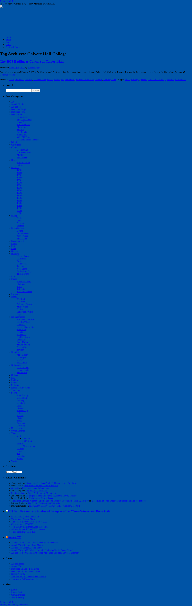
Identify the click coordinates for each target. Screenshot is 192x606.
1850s (19, 175)
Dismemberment (24, 152)
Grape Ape (22, 122)
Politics (14, 380)
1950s (19, 198)
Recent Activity (18, 574)
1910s (19, 188)
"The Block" (22, 355)
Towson (98, 79)
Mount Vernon (23, 344)
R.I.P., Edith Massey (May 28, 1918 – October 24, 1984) (54, 506)
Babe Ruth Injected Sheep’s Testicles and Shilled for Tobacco (119, 501)
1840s (19, 172)
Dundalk (21, 324)
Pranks (14, 382)
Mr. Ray (20, 129)
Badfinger (135, 79)
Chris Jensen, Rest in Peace (41, 498)
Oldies (20, 309)
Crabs (19, 218)
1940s (19, 195)
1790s (19, 170)
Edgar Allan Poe (24, 119)
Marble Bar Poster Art (37, 490)
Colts (19, 405)
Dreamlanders (17, 228)
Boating (20, 400)
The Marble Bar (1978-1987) (24, 532)
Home (8, 37)
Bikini (14, 142)
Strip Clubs (22, 362)
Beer (19, 436)
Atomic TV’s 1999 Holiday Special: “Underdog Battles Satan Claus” (42, 550)
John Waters (22, 236)
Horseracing (22, 410)
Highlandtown (23, 337)
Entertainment (39, 79)
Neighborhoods (67, 79)
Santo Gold (22, 134)
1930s (19, 193)
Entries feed (16, 592)
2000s (19, 210)
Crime (14, 147)
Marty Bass (22, 127)
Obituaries (15, 375)
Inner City (21, 339)
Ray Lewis (22, 132)
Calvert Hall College (157, 79)
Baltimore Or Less (8, 1)
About (8, 39)
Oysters (20, 223)
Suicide (20, 165)
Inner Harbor (22, 342)
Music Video (22, 307)
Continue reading (9, 75)
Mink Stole (22, 238)
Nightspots (16, 365)
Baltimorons (16, 114)
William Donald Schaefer (28, 139)
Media (14, 279)
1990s (19, 208)
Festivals (15, 246)
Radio (19, 286)
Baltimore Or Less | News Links (25, 571)
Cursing (20, 448)
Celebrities (16, 145)
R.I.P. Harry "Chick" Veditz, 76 (25, 516)
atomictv (15, 488)
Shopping (15, 390)
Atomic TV (16, 107)
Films (13, 248)
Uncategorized (109, 79)
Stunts (19, 420)
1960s (19, 200)
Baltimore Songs (24, 304)
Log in (14, 590)
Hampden (21, 334)
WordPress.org (17, 597)
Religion (15, 385)
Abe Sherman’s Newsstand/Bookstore (41, 485)
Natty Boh (27, 441)
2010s (19, 213)
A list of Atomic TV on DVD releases (28, 529)
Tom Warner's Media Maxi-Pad (25, 579)
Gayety (20, 360)
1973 (127, 79)
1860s (19, 177)
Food (19, 220)
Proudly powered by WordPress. (14, 604)
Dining (14, 215)
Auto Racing (22, 395)
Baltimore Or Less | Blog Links (25, 569)
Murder (20, 155)
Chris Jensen (22, 117)
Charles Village (24, 322)
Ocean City (22, 347)
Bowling (21, 403)
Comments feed (18, 595)
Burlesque (21, 357)
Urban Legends (18, 431)
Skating (20, 418)
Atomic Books (17, 104)
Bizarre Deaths (23, 162)
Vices (13, 433)
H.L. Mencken (23, 124)
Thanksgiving (23, 274)
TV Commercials (24, 291)
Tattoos (20, 458)
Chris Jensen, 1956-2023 (22, 524)
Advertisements (24, 281)
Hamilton (21, 332)
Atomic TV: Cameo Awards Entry (26, 548)
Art (12, 102)
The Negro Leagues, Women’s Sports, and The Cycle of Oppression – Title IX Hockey (50, 501)
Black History (23, 256)
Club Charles (23, 367)
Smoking (21, 456)
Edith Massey (23, 233)
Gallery (14, 251)
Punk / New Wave (25, 312)
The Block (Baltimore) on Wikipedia (44, 503)
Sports (14, 393)
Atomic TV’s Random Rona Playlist (27, 545)
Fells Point (21, 329)
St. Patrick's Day (24, 271)
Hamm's (26, 438)
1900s (19, 185)
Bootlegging (22, 150)
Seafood (20, 226)
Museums (15, 294)
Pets (13, 377)
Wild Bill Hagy (23, 137)
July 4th (20, 266)
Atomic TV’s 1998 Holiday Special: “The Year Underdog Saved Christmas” (45, 553)
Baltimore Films (18, 112)
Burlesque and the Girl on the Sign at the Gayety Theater (51, 496)
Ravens (20, 415)
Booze (20, 443)
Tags (8, 42)
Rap (19, 314)
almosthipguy (34, 67)
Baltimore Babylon (19, 109)
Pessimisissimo (17, 493)
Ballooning (22, 398)
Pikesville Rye (28, 446)
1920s (19, 190)
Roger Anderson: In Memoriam (36, 488)
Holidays (15, 253)
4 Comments (180, 79)
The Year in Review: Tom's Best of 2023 (29, 522)
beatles (144, 79)
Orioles (20, 413)
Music (57, 79)
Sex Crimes (22, 157)
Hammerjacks (23, 370)
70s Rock (19, 79)
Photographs (22, 284)
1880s (19, 180)
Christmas (21, 258)
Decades (28, 79)
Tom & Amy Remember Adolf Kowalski (29, 527)
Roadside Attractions (85, 79)
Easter (19, 261)
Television (21, 289)
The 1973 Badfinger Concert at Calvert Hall (32, 61)
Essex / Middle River (26, 327)
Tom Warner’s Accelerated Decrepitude (87, 511)
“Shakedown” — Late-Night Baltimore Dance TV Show (50, 483)
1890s (19, 183)
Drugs (19, 451)
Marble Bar (22, 372)
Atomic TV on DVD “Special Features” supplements (34, 542)
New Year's (22, 269)
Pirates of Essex (13, 47)
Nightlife (15, 352)
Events (50, 79)
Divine (20, 231)
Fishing (20, 408)
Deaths (14, 160)
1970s (11, 79)
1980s (19, 205)
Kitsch (14, 276)
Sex (18, 453)
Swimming (22, 423)
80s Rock (21, 301)
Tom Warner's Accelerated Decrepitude (28, 576)
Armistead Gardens (25, 319)
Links (8, 44)
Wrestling (21, 425)
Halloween (22, 264)
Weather (15, 461)
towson (170, 79)
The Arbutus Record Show (23, 519)
